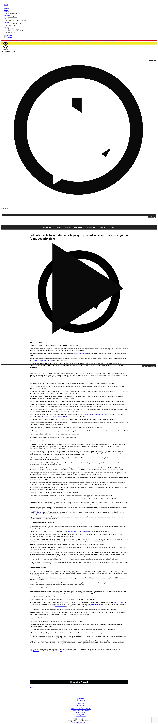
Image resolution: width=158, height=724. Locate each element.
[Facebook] (8, 35)
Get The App (152, 217)
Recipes (112, 227)
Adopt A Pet (47, 227)
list (61, 651)
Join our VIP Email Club (149, 366)
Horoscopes (91, 227)
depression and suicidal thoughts (78, 531)
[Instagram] (8, 37)
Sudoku (102, 227)
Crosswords (78, 227)
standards (36, 651)
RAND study (38, 512)
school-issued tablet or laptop (96, 414)
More (31, 687)
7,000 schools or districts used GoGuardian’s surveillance (58, 416)
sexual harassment (60, 606)
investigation (96, 604)
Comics (67, 227)
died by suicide (118, 602)
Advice (58, 227)
